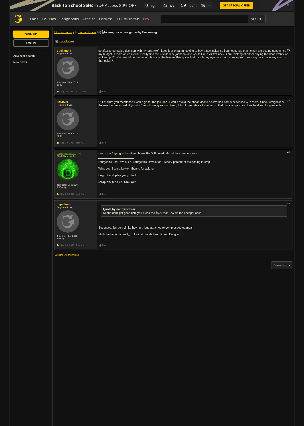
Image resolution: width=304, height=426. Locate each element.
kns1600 (62, 102)
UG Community (64, 32)
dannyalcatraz (66, 153)
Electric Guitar (87, 32)
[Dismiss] (288, 5)
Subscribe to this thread (67, 255)
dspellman (64, 204)
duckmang (64, 50)
